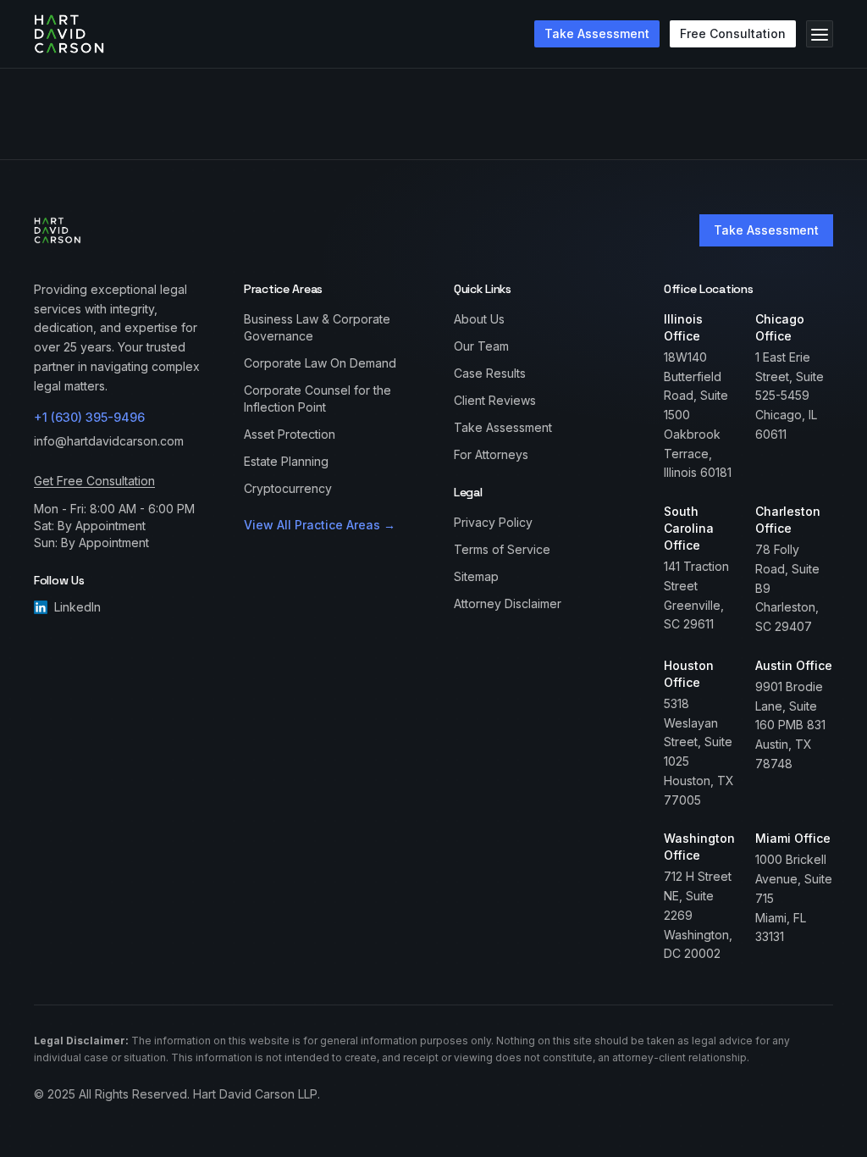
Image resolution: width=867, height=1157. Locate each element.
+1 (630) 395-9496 (89, 417)
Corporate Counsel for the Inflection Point (317, 398)
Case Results (490, 373)
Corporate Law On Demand (320, 363)
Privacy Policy (493, 522)
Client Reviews (495, 400)
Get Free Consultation (94, 480)
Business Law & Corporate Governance (317, 327)
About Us (479, 319)
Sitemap (476, 576)
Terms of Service (502, 549)
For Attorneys (491, 454)
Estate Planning (286, 461)
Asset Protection (289, 434)
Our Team (481, 346)
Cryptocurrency (288, 488)
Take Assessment (766, 230)
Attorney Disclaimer (507, 603)
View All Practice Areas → (319, 525)
